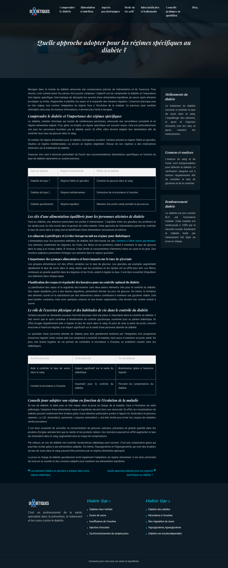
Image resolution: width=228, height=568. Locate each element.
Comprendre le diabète (67, 9)
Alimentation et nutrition (87, 9)
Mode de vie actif (130, 9)
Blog (195, 7)
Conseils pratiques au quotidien (173, 11)
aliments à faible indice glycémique (135, 240)
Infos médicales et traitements (150, 9)
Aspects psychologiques (110, 9)
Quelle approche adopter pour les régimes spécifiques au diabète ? (130, 472)
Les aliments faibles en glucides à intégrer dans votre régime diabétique (60, 472)
